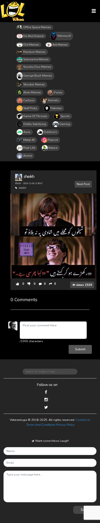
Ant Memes (60, 45)
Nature (52, 148)
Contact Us (83, 420)
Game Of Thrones (35, 116)
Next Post (83, 184)
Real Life (29, 148)
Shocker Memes (34, 84)
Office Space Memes (37, 27)
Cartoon (28, 100)
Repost (53, 140)
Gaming (64, 124)
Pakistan (56, 108)
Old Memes (31, 45)
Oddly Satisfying (34, 124)
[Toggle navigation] (94, 11)
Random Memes (34, 52)
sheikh (29, 176)
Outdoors (50, 132)
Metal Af (29, 140)
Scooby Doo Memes (37, 67)
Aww (26, 132)
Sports (65, 116)
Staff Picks (30, 108)
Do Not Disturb (33, 36)
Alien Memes (32, 92)
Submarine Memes (36, 59)
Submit (80, 349)
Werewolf (64, 36)
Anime (27, 156)
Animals (53, 100)
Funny (58, 92)
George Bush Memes (37, 76)
